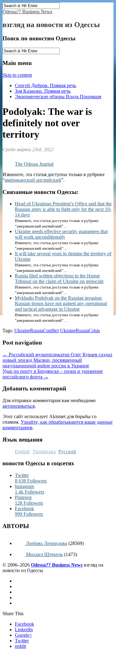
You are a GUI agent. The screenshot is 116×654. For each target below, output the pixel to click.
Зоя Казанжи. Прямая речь (43, 91)
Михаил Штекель (44, 554)
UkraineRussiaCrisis (80, 330)
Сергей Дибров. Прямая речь (45, 85)
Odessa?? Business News (27, 11)
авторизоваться (18, 406)
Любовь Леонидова (46, 543)
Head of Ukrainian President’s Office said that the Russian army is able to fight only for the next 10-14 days (63, 209)
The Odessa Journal (34, 164)
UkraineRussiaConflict (36, 330)
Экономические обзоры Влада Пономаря (58, 96)
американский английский (33, 180)
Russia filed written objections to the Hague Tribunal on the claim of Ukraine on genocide (59, 278)
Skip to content (17, 75)
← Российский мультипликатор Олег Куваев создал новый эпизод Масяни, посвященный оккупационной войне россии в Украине (57, 360)
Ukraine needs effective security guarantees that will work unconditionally (61, 234)
